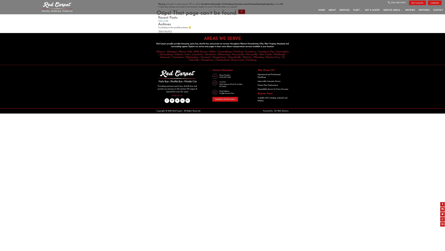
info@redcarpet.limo (226, 93)
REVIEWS (410, 10)
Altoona (160, 52)
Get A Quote (417, 3)
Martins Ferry (273, 57)
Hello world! (163, 21)
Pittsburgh (279, 54)
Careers (435, 3)
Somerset (165, 57)
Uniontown (178, 57)
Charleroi (238, 52)
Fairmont (206, 57)
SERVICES (344, 10)
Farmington (282, 52)
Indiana (179, 54)
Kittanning (224, 54)
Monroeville (238, 54)
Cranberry (250, 52)
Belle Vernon (201, 52)
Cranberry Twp (266, 52)
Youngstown (207, 60)
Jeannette (197, 54)
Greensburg (166, 54)
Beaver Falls (185, 52)
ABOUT (332, 10)
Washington (192, 57)
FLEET (356, 10)
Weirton (247, 57)
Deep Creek (237, 60)
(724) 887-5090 (397, 3)
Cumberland (222, 60)
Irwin (187, 54)
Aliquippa (172, 52)
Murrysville (252, 54)
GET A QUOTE (372, 10)
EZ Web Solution (281, 111)
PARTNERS (424, 10)
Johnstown (210, 54)
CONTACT (438, 10)
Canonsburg (224, 52)
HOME (321, 10)
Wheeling (258, 57)
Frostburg (251, 60)
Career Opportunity (225, 99)
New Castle (266, 54)
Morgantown (219, 57)
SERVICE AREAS (392, 10)
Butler (213, 52)
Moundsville (234, 57)
